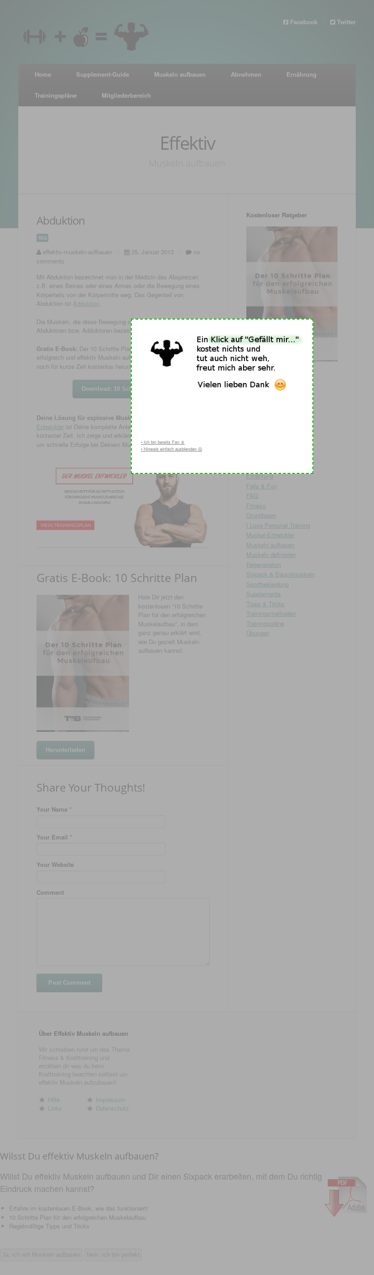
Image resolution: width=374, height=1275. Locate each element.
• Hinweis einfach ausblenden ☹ (171, 449)
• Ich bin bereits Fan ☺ (163, 442)
